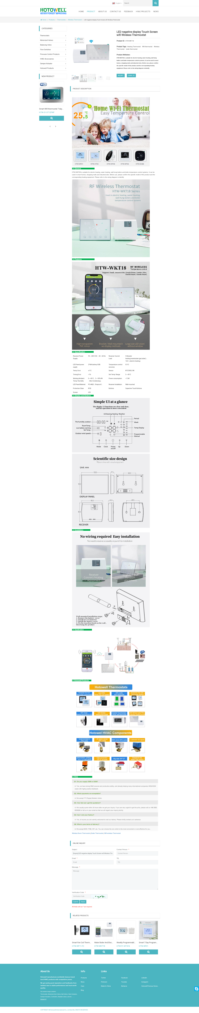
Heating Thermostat (134, 46)
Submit (75, 902)
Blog (82, 990)
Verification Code (79, 892)
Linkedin (144, 978)
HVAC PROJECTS (143, 11)
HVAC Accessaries (47, 59)
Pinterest (104, 982)
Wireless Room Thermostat (81, 833)
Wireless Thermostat (75, 20)
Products (52, 20)
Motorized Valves (46, 40)
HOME (81, 11)
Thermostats (61, 20)
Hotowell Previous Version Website (150, 986)
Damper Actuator (46, 64)
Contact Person (123, 849)
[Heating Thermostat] (103, 930)
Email (74, 858)
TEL (118, 858)
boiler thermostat (131, 49)
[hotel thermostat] (61, 93)
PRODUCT (91, 11)
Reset (83, 902)
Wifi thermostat (147, 46)
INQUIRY (120, 75)
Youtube (124, 982)
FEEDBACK (128, 11)
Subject (74, 849)
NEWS (156, 11)
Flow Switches (45, 50)
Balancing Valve (46, 45)
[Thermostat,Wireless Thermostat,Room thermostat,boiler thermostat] (126, 930)
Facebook (124, 978)
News (82, 982)
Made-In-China (106, 986)
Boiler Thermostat (97, 833)
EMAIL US (131, 75)
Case (82, 986)
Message (76, 867)
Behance (124, 986)
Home (44, 20)
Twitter (103, 978)
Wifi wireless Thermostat (112, 833)
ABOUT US (102, 11)
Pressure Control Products (49, 54)
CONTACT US (115, 11)
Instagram (144, 982)
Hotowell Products (47, 68)
